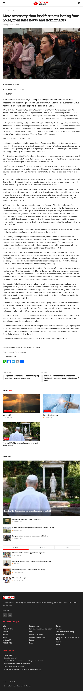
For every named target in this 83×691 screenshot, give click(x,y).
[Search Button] (79, 3)
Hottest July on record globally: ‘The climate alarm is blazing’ (33, 528)
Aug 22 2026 (7, 415)
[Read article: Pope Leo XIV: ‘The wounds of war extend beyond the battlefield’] (21, 431)
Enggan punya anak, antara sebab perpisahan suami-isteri (31, 561)
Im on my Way (7, 640)
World (58, 645)
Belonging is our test (50, 415)
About (4, 682)
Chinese (5, 632)
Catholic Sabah (11, 686)
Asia (14, 11)
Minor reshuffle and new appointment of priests (28, 553)
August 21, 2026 (48, 418)
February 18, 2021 (8, 24)
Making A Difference (36, 634)
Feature (5, 634)
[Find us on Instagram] (10, 615)
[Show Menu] (4, 3)
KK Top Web (27, 686)
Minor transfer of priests (20, 578)
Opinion (48, 411)
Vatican (58, 642)
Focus (5, 637)
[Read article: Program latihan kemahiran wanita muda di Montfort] (7, 538)
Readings (7, 411)
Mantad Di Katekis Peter (37, 637)
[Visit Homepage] (41, 3)
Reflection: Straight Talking (65, 632)
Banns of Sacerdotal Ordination (14, 666)
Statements (60, 634)
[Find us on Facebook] (5, 615)
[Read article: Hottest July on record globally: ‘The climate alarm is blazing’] (7, 530)
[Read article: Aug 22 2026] (21, 403)
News (9, 11)
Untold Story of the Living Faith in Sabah (67, 638)
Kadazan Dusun (34, 626)
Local (31, 632)
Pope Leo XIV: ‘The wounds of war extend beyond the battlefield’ (27, 511)
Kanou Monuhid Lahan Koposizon (40, 629)
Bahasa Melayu (8, 629)
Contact (12, 682)
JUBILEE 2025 (7, 643)
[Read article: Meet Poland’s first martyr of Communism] (7, 521)
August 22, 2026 (8, 418)
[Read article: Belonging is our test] (61, 403)
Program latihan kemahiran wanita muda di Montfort (30, 536)
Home (4, 11)
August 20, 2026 (17, 538)
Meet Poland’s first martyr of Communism (26, 519)
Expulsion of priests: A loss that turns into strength (29, 569)
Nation (31, 640)
